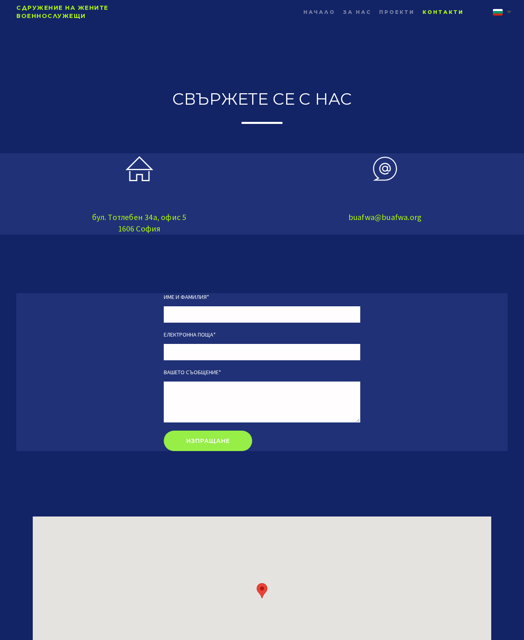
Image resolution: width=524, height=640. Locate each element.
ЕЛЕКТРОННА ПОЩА (190, 334)
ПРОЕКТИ (397, 12)
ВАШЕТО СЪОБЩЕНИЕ (192, 372)
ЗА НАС (357, 12)
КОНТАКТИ (443, 12)
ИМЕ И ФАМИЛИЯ (186, 297)
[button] (502, 12)
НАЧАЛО (319, 12)
